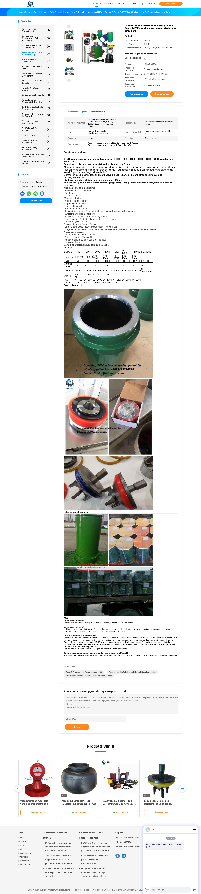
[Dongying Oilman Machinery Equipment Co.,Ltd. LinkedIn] (124, 855)
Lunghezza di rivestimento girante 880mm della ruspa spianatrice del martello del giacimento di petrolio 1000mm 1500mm (95, 873)
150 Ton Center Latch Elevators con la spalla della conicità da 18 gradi (59, 872)
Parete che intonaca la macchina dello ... (36, 122)
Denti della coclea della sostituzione (36, 108)
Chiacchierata (36, 201)
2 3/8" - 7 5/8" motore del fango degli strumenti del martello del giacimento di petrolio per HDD (95, 847)
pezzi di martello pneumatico (36, 141)
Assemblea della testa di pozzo (36, 68)
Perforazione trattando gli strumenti (36, 75)
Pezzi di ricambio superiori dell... (36, 60)
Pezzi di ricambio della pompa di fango (36, 53)
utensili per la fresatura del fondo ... (36, 163)
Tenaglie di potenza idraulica (36, 89)
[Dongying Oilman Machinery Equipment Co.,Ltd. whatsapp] (29, 193)
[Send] (194, 890)
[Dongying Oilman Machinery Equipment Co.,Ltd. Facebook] (117, 855)
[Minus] (194, 829)
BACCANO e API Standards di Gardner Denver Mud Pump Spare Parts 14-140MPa (119, 804)
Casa (20, 838)
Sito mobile (23, 857)
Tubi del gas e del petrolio (36, 129)
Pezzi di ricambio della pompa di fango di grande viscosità (132, 672)
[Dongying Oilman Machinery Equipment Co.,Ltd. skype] (42, 193)
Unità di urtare (36, 135)
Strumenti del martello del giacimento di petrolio (91, 835)
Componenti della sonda (36, 95)
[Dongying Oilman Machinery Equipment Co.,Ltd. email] (22, 193)
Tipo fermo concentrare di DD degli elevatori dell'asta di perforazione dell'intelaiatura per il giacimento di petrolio (58, 860)
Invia (77, 727)
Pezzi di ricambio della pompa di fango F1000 (84, 672)
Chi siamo (22, 845)
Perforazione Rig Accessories (36, 148)
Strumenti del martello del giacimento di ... (36, 46)
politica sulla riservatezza (24, 863)
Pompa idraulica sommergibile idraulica (36, 101)
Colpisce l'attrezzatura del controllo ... (36, 115)
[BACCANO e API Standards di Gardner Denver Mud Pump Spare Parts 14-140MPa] (120, 779)
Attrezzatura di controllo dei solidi (36, 82)
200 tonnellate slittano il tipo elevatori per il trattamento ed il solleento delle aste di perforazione (59, 847)
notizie (21, 849)
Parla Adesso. (171, 4)
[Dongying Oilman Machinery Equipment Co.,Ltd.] (30, 4)
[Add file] (147, 890)
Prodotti (22, 841)
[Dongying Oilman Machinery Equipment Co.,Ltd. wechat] (35, 193)
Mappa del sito (24, 853)
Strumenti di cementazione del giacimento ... (36, 38)
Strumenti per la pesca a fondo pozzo (36, 155)
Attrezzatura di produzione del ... (36, 30)
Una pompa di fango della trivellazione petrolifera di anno (89, 676)
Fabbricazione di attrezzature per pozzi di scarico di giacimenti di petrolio (94, 860)
